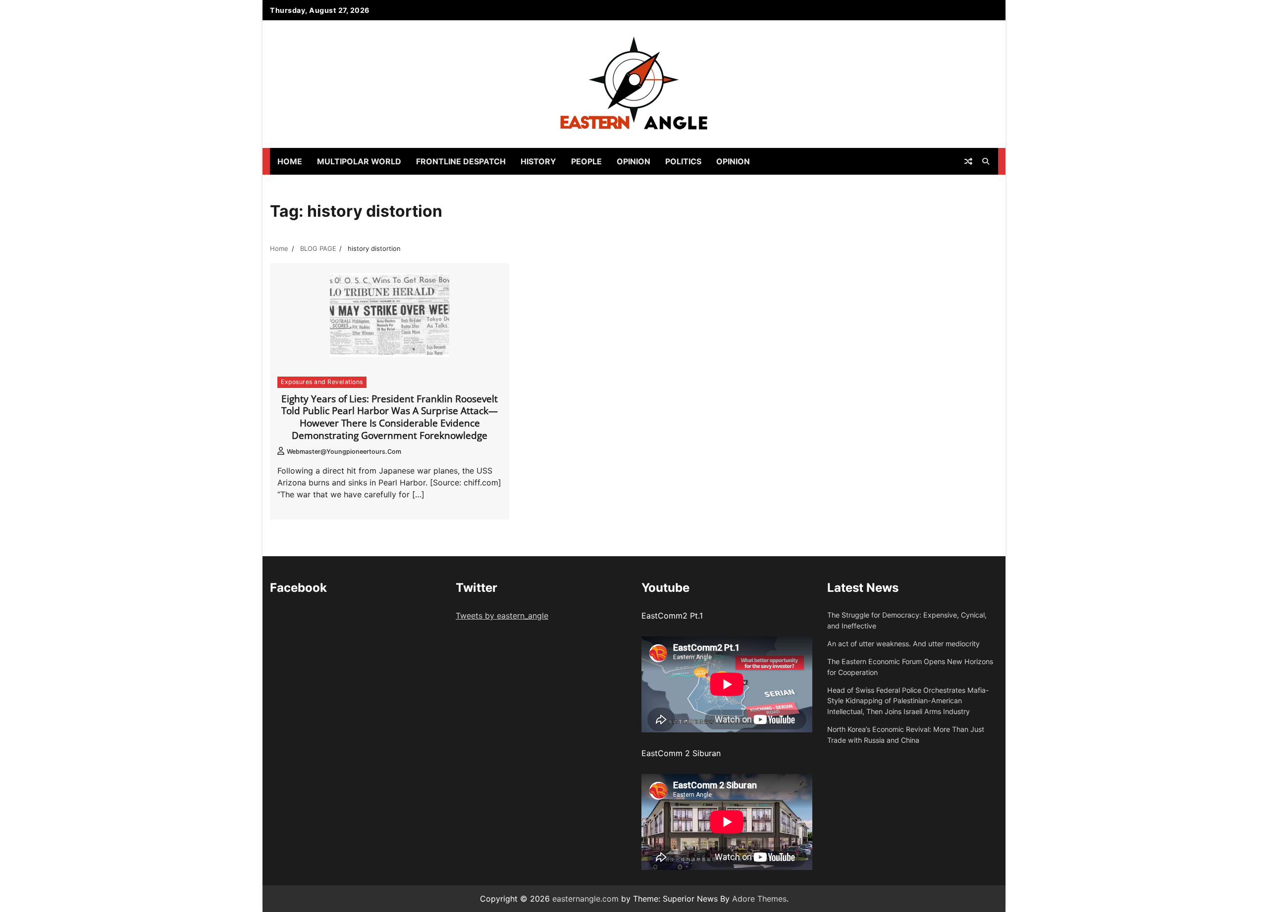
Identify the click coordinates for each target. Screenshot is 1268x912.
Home (289, 161)
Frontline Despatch (461, 161)
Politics (683, 161)
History (538, 161)
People (586, 161)
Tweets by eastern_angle (502, 616)
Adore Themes (759, 899)
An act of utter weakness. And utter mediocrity (903, 643)
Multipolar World (359, 161)
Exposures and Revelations (322, 381)
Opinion (633, 161)
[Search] (985, 161)
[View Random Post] (968, 161)
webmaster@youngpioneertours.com (344, 451)
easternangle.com (585, 899)
